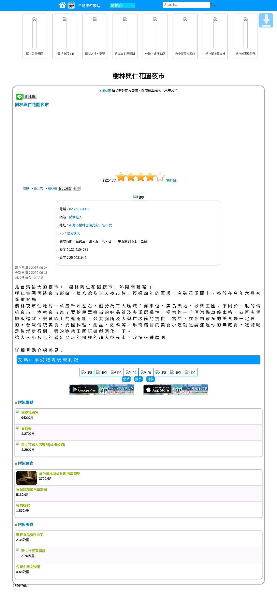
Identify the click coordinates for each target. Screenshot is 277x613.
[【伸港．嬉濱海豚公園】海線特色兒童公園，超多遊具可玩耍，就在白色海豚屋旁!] (155, 33)
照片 (138, 379)
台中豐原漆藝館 (185, 53)
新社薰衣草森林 (215, 53)
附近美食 (25, 524)
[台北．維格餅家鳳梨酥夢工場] (246, 33)
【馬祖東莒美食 (65, 53)
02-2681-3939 (79, 209)
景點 (26, 188)
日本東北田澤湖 (125, 53)
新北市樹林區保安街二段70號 (90, 225)
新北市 (38, 188)
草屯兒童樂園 (34, 53)
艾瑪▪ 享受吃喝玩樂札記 (48, 359)
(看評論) (171, 180)
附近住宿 (25, 463)
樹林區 (106, 91)
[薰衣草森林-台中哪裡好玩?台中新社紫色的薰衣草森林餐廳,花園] (215, 33)
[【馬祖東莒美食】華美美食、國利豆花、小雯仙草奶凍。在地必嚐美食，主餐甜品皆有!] (65, 33)
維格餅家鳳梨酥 (246, 53)
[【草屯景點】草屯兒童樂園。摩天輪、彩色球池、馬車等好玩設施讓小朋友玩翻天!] (34, 33)
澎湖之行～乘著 (95, 53)
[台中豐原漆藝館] (185, 33)
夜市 (76, 188)
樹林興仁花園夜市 (32, 104)
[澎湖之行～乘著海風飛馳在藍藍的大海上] (95, 33)
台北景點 (65, 188)
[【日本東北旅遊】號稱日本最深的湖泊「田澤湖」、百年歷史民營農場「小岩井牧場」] (125, 33)
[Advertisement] (138, 137)
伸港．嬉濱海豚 (155, 53)
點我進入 (75, 217)
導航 (150, 379)
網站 (126, 379)
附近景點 (25, 402)
